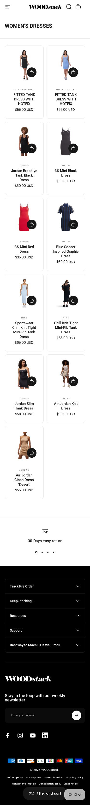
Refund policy (15, 777)
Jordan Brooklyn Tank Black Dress (24, 175)
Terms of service (53, 777)
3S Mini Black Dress (66, 173)
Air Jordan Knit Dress (66, 406)
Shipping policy (74, 777)
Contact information (24, 783)
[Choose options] (31, 72)
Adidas (65, 165)
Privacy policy (33, 777)
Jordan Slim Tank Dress (24, 406)
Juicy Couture (24, 89)
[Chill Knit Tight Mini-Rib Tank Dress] (66, 293)
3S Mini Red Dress (24, 249)
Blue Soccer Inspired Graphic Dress (66, 251)
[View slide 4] (54, 552)
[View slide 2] (42, 552)
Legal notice (71, 783)
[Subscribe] (76, 715)
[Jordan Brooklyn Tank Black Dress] (24, 141)
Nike (24, 317)
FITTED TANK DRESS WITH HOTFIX (24, 99)
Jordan (24, 165)
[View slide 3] (48, 552)
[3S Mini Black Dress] (66, 141)
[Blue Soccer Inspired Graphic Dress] (66, 217)
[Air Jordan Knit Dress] (66, 374)
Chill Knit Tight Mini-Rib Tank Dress (66, 327)
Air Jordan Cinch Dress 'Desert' (24, 480)
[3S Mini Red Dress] (24, 217)
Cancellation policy (50, 783)
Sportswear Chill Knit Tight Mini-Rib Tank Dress (24, 330)
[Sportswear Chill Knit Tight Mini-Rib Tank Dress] (24, 293)
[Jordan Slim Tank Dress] (24, 374)
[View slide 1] (36, 552)
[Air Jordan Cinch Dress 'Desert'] (24, 445)
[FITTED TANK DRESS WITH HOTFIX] (24, 65)
